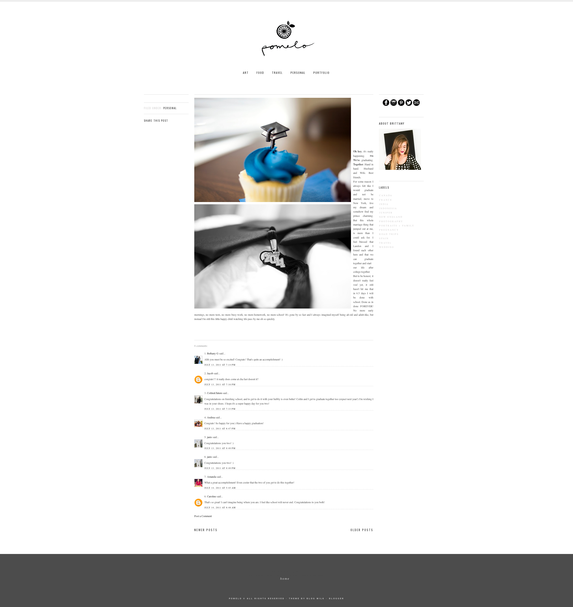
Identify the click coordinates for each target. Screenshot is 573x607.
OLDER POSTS (362, 530)
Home (285, 578)
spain (384, 238)
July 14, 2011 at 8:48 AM (220, 507)
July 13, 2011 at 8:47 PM (219, 428)
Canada (385, 195)
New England (391, 216)
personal (170, 108)
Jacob (210, 373)
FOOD (260, 73)
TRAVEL (277, 73)
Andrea (211, 417)
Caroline (211, 496)
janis (209, 437)
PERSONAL (298, 73)
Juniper (386, 212)
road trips (389, 234)
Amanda (211, 476)
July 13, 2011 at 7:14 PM (219, 364)
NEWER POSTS (206, 530)
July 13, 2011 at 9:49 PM (219, 448)
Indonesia (388, 208)
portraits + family (396, 225)
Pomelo (235, 599)
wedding (386, 247)
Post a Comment (203, 516)
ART (246, 73)
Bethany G (212, 353)
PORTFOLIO (321, 73)
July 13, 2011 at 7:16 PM (219, 384)
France (385, 199)
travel (385, 242)
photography (391, 221)
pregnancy (389, 229)
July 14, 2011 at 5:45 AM (220, 487)
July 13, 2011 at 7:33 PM (219, 408)
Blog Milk (315, 599)
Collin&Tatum (214, 393)
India (384, 204)
